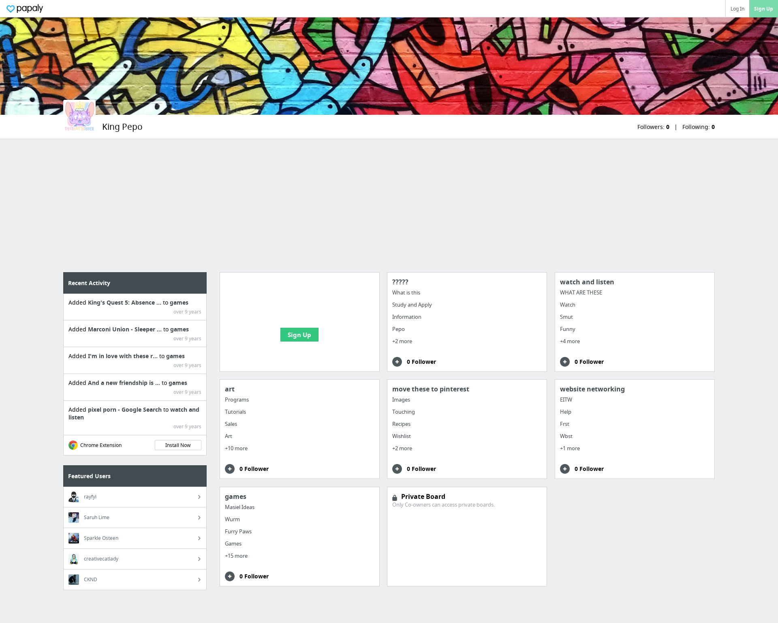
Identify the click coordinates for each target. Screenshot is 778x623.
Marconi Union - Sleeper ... (125, 329)
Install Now (177, 445)
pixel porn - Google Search (125, 409)
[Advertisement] (389, 205)
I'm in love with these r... (123, 356)
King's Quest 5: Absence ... (125, 302)
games (179, 302)
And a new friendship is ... (125, 383)
